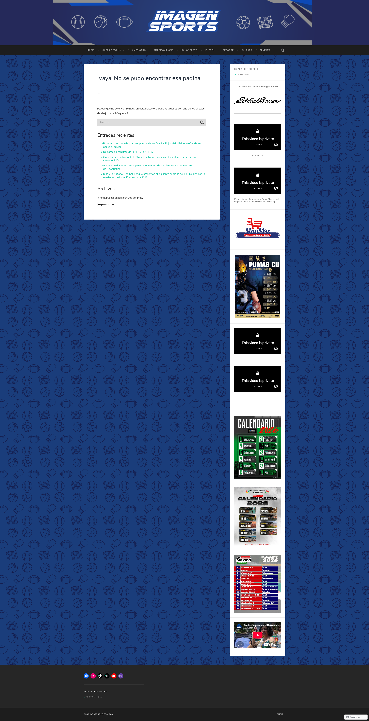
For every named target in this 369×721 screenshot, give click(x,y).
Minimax (265, 50)
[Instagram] (93, 676)
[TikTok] (100, 676)
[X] (107, 676)
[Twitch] (120, 676)
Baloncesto (189, 50)
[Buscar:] (151, 122)
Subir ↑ (281, 714)
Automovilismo (164, 50)
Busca (282, 50)
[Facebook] (86, 676)
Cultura (246, 50)
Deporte (228, 50)
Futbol (210, 50)
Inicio (91, 50)
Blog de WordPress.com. (99, 714)
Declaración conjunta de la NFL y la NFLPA (128, 152)
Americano (139, 50)
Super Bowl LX (111, 50)
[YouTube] (113, 676)
